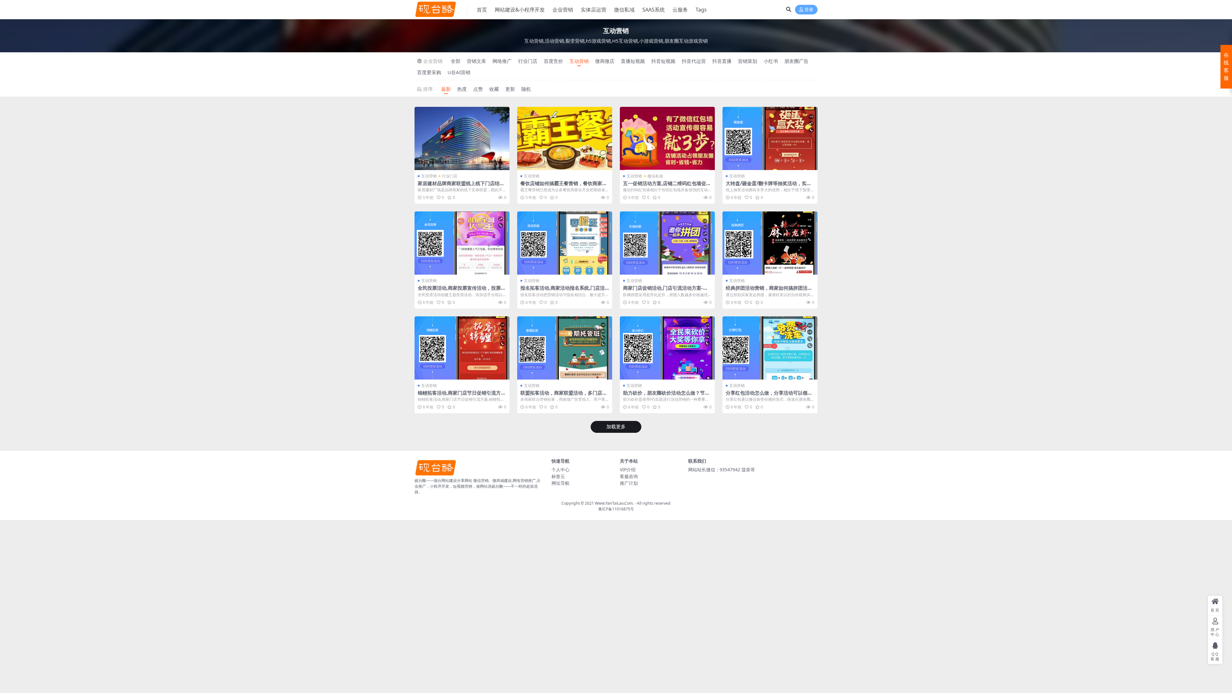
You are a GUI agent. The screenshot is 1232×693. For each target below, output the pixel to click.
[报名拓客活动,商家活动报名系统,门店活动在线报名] (564, 243)
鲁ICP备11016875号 (616, 509)
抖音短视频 (663, 61)
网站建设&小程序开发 (520, 9)
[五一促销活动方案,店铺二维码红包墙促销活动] (667, 138)
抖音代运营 (694, 61)
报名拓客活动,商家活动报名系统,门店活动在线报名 (562, 291)
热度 (462, 89)
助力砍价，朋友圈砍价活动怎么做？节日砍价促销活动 (666, 395)
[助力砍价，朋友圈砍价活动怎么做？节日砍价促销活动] (667, 348)
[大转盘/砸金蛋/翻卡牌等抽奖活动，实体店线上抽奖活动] (770, 138)
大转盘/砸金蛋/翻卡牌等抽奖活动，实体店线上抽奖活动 (768, 186)
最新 (446, 89)
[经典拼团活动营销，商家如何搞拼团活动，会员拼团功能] (770, 243)
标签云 (558, 476)
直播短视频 (633, 61)
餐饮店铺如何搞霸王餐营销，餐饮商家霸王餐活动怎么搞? (563, 186)
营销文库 (476, 61)
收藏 (494, 89)
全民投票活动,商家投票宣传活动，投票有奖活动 (462, 291)
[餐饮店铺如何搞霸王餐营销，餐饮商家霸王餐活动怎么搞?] (564, 138)
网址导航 (560, 483)
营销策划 (747, 61)
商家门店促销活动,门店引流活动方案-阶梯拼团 (665, 291)
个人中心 (560, 469)
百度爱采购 (429, 72)
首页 (482, 9)
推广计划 (629, 483)
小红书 (771, 61)
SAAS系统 (653, 9)
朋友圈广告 (796, 61)
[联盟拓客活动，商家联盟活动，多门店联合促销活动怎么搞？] (564, 348)
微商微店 (604, 61)
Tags (701, 9)
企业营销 (562, 9)
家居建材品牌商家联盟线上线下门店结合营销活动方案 (461, 186)
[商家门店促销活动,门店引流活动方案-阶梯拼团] (667, 243)
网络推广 (502, 61)
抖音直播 (722, 61)
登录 (808, 9)
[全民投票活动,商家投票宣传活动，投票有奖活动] (462, 243)
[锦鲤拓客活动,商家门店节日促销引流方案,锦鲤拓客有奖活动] (462, 348)
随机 (526, 89)
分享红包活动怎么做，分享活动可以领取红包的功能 (769, 395)
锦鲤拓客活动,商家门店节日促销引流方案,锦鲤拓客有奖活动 (459, 395)
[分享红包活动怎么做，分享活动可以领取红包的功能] (770, 348)
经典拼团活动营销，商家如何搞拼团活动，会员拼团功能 (767, 291)
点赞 (478, 89)
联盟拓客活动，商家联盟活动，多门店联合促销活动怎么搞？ (563, 395)
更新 (510, 89)
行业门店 (527, 61)
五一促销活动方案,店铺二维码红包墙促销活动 (667, 186)
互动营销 (579, 61)
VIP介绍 (628, 469)
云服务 (680, 9)
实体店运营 (593, 9)
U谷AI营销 (459, 72)
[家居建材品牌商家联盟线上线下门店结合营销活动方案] (462, 138)
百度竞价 (553, 61)
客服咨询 (629, 476)
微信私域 (624, 9)
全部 (455, 61)
